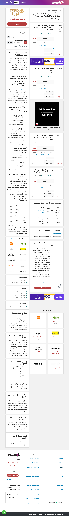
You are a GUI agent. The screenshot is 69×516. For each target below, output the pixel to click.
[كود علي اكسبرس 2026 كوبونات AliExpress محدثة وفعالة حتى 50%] (11, 266)
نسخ (34, 39)
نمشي (38, 354)
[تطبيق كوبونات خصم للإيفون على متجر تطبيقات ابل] (7, 479)
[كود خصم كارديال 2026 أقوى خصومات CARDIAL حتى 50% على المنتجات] (47, 114)
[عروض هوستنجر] (47, 61)
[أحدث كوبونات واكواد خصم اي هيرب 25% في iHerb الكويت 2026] (55, 318)
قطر (63, 481)
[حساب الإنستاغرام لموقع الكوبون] (17, 462)
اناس (55, 371)
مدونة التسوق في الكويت (33, 467)
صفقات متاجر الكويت (34, 463)
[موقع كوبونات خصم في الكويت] (60, 10)
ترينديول (38, 370)
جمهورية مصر (60, 485)
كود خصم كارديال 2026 (40, 211)
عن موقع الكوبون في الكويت (32, 476)
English (24, 2)
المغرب (62, 494)
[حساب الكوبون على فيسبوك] (8, 462)
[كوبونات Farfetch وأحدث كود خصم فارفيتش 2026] (11, 271)
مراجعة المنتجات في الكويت (32, 499)
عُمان (62, 476)
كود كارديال (19, 89)
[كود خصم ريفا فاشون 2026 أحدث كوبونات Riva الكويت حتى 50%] (23, 266)
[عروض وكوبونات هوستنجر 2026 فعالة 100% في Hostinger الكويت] (55, 348)
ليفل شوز (38, 339)
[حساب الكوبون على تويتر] (13, 462)
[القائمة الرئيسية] (6, 2)
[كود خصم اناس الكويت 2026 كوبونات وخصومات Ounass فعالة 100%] (55, 364)
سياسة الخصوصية (35, 481)
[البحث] (11, 2)
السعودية (61, 458)
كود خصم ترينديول (35, 490)
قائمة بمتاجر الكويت (34, 458)
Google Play (21, 443)
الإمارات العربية (60, 463)
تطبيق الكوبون (16, 471)
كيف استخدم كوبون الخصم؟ (32, 485)
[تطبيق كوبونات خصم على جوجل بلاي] (10, 479)
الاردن (62, 490)
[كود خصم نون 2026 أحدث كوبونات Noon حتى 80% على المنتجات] (55, 333)
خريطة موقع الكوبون (34, 472)
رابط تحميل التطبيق (13, 475)
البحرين (62, 472)
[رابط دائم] (53, 49)
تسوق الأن (17, 24)
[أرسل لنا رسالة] (4, 512)
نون (55, 339)
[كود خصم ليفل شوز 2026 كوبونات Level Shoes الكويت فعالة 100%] (38, 333)
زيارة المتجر (43, 288)
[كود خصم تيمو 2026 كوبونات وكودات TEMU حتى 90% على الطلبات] (38, 318)
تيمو (38, 323)
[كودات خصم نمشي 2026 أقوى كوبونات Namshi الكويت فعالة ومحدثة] (38, 348)
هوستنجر (55, 356)
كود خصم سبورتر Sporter (33, 503)
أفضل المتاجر (23, 238)
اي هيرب (55, 323)
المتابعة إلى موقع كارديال (43, 45)
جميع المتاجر (55, 10)
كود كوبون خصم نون (34, 494)
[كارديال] (17, 13)
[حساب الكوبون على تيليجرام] (10, 465)
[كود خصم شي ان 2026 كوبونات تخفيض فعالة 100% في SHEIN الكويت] (23, 271)
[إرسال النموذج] (25, 42)
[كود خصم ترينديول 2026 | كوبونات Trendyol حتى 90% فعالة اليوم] (38, 364)
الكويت (62, 467)
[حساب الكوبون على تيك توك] (15, 465)
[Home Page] (58, 2)
